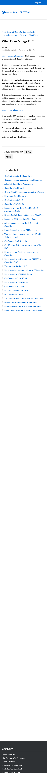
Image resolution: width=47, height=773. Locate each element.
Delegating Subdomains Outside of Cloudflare (24, 215)
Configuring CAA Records (15, 241)
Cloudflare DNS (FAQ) (14, 204)
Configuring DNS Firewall (15, 286)
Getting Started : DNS (13, 200)
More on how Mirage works (12, 110)
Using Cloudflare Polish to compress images (23, 310)
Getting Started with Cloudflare (17, 176)
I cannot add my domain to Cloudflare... (21, 302)
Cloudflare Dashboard (14, 188)
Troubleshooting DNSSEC (15, 266)
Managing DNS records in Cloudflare (20, 219)
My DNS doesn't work (13, 294)
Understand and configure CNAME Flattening (24, 270)
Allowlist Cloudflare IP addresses (18, 184)
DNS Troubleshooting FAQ (16, 290)
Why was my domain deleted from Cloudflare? (24, 298)
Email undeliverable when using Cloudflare (22, 306)
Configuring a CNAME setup (16, 278)
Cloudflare (33, 35)
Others (23, 35)
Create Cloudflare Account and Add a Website (24, 192)
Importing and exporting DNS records (20, 230)
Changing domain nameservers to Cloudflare (23, 180)
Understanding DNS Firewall (16, 282)
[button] (42, 11)
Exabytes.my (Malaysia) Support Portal (18, 32)
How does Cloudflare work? (16, 196)
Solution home (11, 35)
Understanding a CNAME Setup (18, 274)
